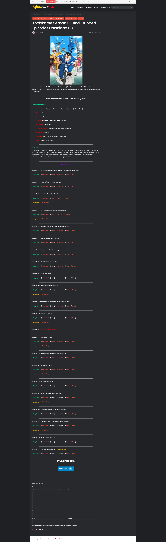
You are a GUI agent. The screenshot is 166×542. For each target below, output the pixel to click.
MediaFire (45, 174)
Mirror (73, 174)
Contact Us (120, 539)
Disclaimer (103, 7)
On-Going (80, 7)
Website (70, 518)
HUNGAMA (69, 18)
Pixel (67, 174)
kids (75, 18)
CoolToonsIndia (61, 539)
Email (34, 518)
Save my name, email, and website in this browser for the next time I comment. (55, 525)
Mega (52, 174)
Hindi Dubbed (59, 18)
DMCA (131, 539)
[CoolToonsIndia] (44, 7)
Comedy (43, 18)
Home (72, 7)
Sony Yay (80, 18)
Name (34, 511)
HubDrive (60, 174)
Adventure (36, 18)
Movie (96, 7)
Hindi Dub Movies (42, 14)
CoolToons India (39, 32)
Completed (88, 7)
